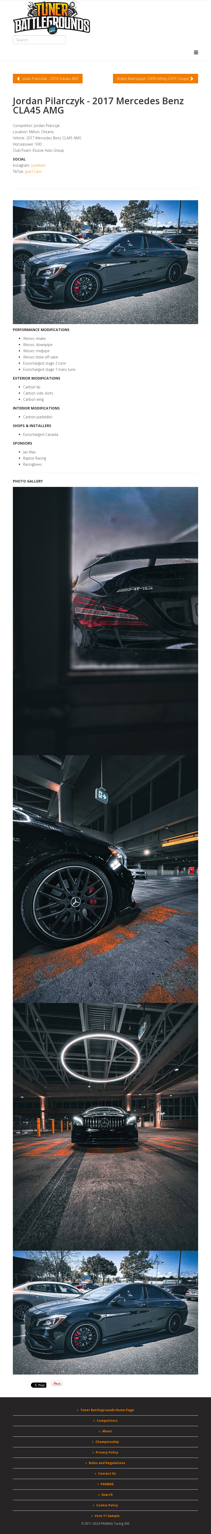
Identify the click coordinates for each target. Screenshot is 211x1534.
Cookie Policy (107, 1505)
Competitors (107, 1420)
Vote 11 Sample (107, 1516)
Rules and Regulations (107, 1463)
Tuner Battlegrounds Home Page (107, 1410)
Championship (107, 1442)
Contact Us (107, 1473)
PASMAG (107, 1484)
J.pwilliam (38, 165)
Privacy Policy (107, 1452)
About (107, 1431)
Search (107, 1494)
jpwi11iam (33, 171)
